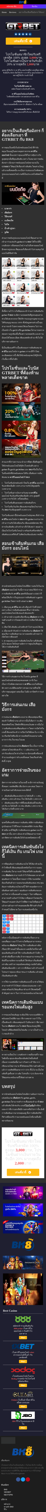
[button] (4, 2)
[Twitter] (23, 1479)
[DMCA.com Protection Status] (8, 1440)
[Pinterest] (28, 1479)
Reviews (12, 12)
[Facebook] (18, 1479)
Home (4, 12)
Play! (23, 1338)
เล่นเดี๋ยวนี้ (20, 41)
